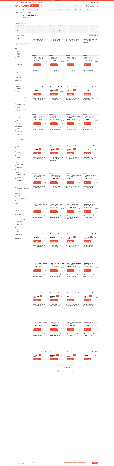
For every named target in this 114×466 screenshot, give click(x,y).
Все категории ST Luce (21, 23)
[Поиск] (77, 5)
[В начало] (54, 371)
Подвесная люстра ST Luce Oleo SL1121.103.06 (40, 205)
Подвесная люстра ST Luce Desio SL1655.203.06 (57, 264)
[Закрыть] (113, 0)
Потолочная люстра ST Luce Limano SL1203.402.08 (56, 58)
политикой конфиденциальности (70, 462)
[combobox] (59, 5)
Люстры (24, 9)
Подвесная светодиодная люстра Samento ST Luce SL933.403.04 (74, 234)
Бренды (21, 12)
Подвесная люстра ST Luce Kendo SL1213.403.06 (91, 87)
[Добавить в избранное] (47, 40)
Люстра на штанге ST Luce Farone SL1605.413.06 (90, 176)
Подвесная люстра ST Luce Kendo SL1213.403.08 (74, 176)
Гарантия (22, 2)
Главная (17, 12)
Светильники (31, 9)
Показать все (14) (18, 136)
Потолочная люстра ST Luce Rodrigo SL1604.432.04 (56, 205)
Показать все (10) (18, 152)
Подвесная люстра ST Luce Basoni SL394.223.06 (39, 293)
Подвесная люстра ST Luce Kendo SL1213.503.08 (74, 293)
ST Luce (25, 12)
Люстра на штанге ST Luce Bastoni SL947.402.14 (74, 146)
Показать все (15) (18, 57)
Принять (94, 462)
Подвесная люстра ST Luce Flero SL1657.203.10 (90, 234)
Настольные (47, 9)
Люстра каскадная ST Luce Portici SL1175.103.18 (91, 352)
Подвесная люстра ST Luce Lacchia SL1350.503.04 (89, 205)
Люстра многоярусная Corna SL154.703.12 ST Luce (89, 117)
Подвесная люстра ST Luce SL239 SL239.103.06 (72, 205)
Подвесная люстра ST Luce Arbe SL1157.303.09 (40, 323)
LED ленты (89, 9)
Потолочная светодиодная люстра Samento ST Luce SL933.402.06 (55, 176)
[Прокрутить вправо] (98, 10)
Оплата (30, 2)
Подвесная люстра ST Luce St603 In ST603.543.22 (57, 323)
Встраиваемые (62, 9)
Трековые (55, 9)
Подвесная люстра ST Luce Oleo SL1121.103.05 (73, 87)
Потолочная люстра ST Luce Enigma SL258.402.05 (39, 87)
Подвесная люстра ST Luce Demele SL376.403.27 (39, 117)
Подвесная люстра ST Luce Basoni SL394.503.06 (89, 264)
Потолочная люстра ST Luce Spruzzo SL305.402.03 (39, 58)
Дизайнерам (40, 2)
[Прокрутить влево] (96, 10)
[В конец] (77, 371)
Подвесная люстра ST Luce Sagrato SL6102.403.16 (89, 293)
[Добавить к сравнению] (47, 42)
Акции (19, 9)
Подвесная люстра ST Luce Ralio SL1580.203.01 (73, 117)
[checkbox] (15, 38)
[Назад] (56, 371)
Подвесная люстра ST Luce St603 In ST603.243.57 (74, 323)
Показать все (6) (18, 77)
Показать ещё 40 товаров (65, 365)
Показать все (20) (18, 123)
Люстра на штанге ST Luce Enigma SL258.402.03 (57, 87)
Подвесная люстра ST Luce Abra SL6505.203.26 (40, 352)
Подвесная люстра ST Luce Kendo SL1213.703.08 (40, 264)
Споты (76, 9)
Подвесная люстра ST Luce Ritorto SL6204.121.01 (72, 352)
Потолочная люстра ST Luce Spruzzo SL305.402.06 (72, 58)
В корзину (37, 64)
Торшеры (70, 9)
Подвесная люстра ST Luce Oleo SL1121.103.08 (56, 117)
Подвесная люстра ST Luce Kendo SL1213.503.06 (91, 323)
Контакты (34, 2)
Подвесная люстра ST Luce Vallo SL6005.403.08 (56, 234)
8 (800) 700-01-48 (94, 2)
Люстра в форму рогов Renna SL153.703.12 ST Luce (90, 146)
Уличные (82, 9)
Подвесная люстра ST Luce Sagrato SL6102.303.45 (39, 146)
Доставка (26, 2)
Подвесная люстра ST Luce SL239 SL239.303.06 (39, 234)
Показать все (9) (18, 110)
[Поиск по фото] (76, 5)
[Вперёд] (98, 29)
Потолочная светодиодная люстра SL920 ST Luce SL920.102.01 (89, 58)
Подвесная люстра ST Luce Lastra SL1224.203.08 (74, 264)
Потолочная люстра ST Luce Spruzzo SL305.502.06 (56, 352)
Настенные (39, 9)
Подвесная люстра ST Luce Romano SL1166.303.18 (55, 293)
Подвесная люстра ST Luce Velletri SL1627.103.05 (39, 176)
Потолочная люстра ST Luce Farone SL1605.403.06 (56, 146)
